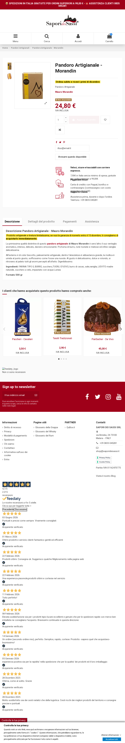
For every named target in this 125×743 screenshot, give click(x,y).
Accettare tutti (112, 739)
